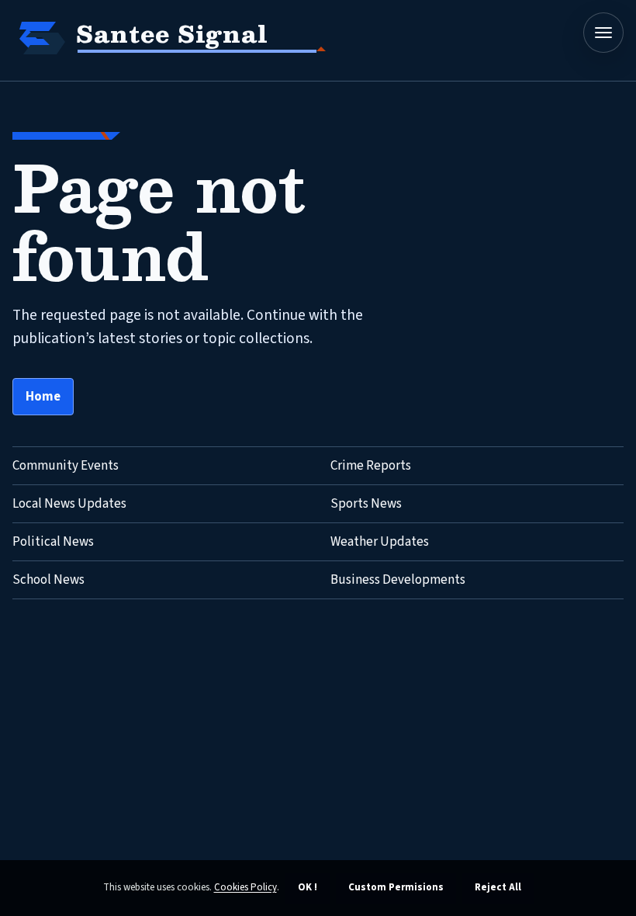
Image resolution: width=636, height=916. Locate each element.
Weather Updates (379, 542)
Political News (53, 542)
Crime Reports (370, 465)
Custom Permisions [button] (396, 887)
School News (48, 580)
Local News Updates (69, 503)
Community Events (65, 465)
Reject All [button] (498, 887)
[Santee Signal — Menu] (603, 32)
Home (43, 396)
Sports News (366, 503)
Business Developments (397, 580)
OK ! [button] (307, 887)
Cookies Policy (245, 887)
